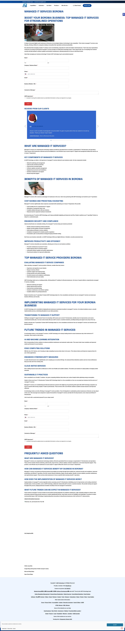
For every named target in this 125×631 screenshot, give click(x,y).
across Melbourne (51, 151)
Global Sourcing (67, 594)
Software (33, 597)
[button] (124, 14)
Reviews (55, 597)
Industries (42, 5)
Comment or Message (29, 90)
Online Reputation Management (42, 594)
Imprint (14, 628)
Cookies (61, 602)
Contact (59, 597)
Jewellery (70, 613)
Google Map (27, 568)
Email (26, 77)
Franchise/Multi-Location (75, 611)
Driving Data (33, 568)
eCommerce (61, 611)
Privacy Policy (9, 628)
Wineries (65, 613)
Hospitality (59, 613)
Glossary (67, 597)
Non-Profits (54, 611)
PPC (53, 591)
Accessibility (55, 602)
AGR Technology (60, 583)
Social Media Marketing (77, 594)
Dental (46, 613)
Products (56, 5)
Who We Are (65, 5)
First (25, 62)
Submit (28, 103)
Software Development (62, 591)
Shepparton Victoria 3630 (66, 619)
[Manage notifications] (122, 628)
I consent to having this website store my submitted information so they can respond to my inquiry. (48, 98)
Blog (37, 597)
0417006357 (67, 588)
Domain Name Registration (56, 594)
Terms (42, 602)
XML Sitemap (66, 605)
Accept (115, 624)
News (85, 597)
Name (26, 57)
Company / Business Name (31, 65)
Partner (82, 597)
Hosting (48, 591)
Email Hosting (87, 594)
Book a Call (87, 5)
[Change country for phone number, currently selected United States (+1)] (25, 74)
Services (42, 597)
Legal (55, 613)
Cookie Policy (4, 628)
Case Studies (91, 597)
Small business (47, 611)
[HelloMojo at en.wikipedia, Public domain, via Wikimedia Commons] (34, 501)
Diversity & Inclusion (68, 602)
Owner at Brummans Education (47, 135)
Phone (26, 71)
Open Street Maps (28, 574)
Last (48, 62)
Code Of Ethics (77, 602)
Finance (51, 613)
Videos (46, 597)
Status (77, 597)
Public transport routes (43, 568)
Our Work (49, 5)
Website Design (37, 591)
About (50, 597)
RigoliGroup (68, 585)
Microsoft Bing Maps (29, 571)
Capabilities (33, 5)
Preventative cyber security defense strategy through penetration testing (44, 233)
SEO (44, 591)
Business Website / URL (30, 83)
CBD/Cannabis (76, 613)
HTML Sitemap (59, 605)
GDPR (82, 602)
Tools (63, 597)
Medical (66, 611)
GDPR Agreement (28, 96)
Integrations (73, 597)
